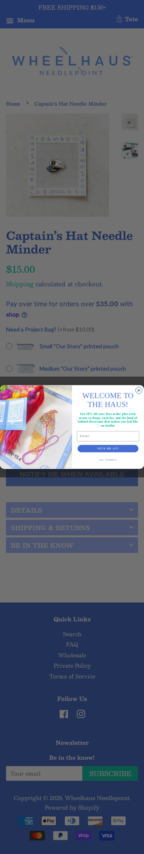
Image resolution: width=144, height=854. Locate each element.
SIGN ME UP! (108, 448)
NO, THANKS (108, 459)
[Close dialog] (139, 390)
